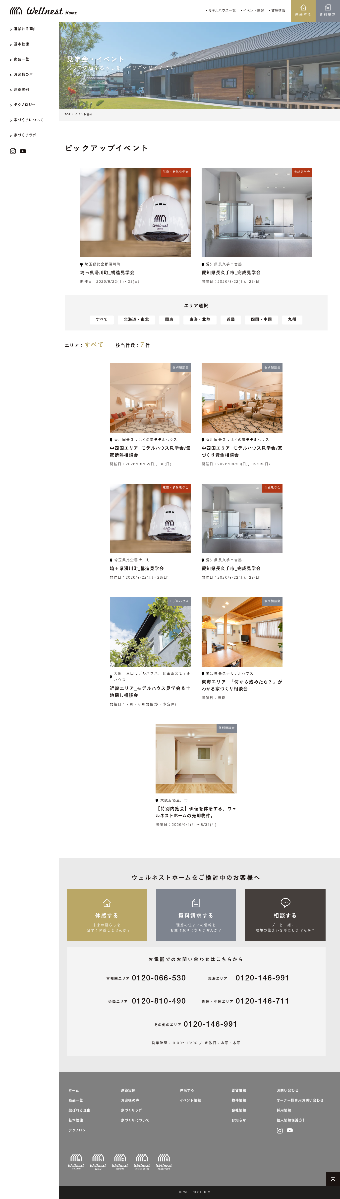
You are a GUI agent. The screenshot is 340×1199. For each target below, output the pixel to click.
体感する (303, 15)
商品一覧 (75, 1101)
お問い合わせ (288, 1091)
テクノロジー (78, 1130)
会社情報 (238, 1110)
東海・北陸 (200, 320)
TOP (68, 114)
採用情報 (284, 1110)
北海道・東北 (136, 320)
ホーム (73, 1091)
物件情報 (238, 1101)
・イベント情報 (252, 11)
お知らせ (238, 1120)
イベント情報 (83, 114)
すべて (102, 320)
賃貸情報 (238, 1091)
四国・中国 (261, 320)
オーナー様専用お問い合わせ (300, 1101)
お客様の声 (130, 1101)
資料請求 (327, 15)
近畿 (231, 320)
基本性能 (75, 1120)
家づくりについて (135, 1120)
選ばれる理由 (79, 1110)
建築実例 (128, 1091)
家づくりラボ (131, 1110)
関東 (169, 320)
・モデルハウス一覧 (220, 11)
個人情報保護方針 (291, 1120)
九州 (292, 320)
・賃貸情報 (276, 11)
